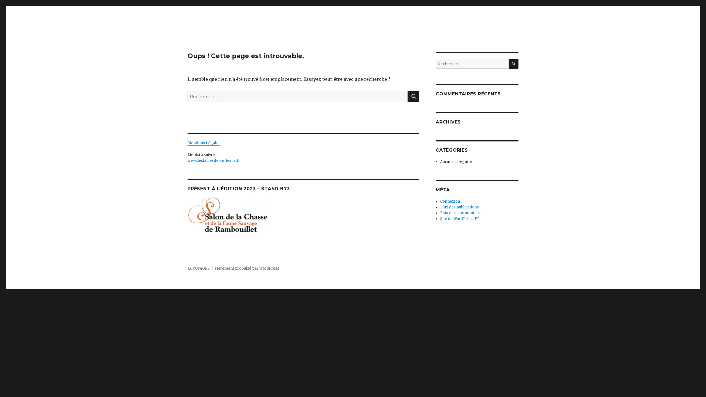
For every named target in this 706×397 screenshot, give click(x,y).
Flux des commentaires (461, 213)
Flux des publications (459, 207)
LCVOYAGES (199, 268)
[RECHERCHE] (513, 64)
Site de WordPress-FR (460, 218)
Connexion (450, 201)
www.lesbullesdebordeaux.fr (214, 160)
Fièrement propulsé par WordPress (247, 268)
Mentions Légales (204, 143)
